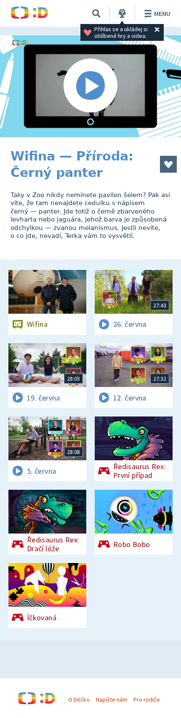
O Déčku (78, 699)
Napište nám (111, 699)
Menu (162, 13)
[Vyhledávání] (96, 13)
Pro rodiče (146, 699)
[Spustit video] (90, 86)
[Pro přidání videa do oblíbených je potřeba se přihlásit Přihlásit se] (168, 164)
